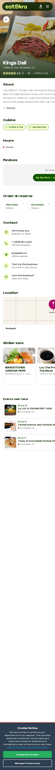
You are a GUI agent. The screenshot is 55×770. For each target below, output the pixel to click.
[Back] (6, 19)
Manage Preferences (27, 763)
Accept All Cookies (27, 754)
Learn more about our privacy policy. (27, 747)
